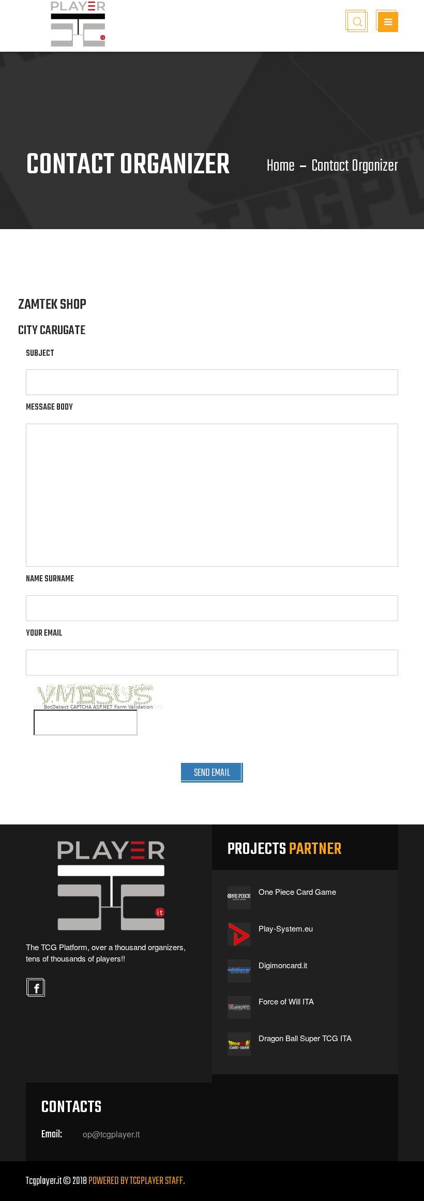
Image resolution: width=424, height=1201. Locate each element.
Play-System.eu (286, 928)
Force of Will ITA (286, 1001)
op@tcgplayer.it (111, 1134)
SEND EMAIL (212, 773)
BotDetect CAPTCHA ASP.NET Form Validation (98, 707)
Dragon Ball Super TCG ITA (305, 1037)
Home (281, 166)
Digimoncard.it (283, 964)
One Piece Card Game (297, 891)
